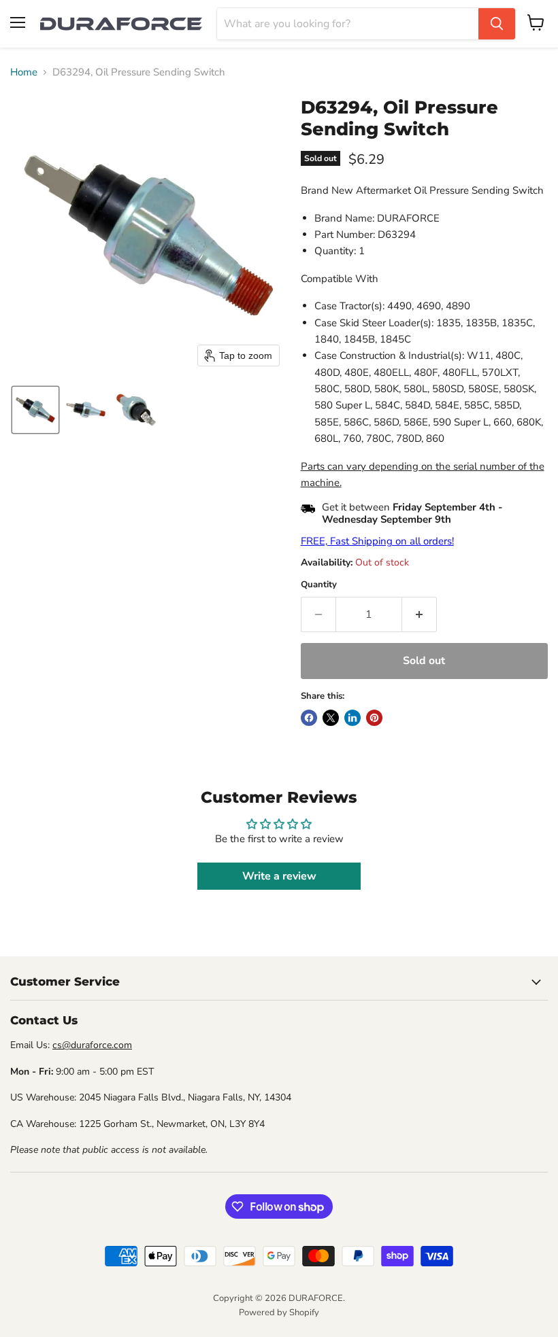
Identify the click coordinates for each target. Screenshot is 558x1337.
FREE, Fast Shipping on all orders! (377, 541)
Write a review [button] (279, 876)
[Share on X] (331, 718)
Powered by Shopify (279, 1312)
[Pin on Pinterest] (374, 718)
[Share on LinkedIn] (352, 718)
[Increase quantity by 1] (419, 614)
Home (23, 72)
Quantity (319, 585)
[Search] (496, 23)
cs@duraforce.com (92, 1045)
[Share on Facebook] (309, 718)
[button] (35, 410)
